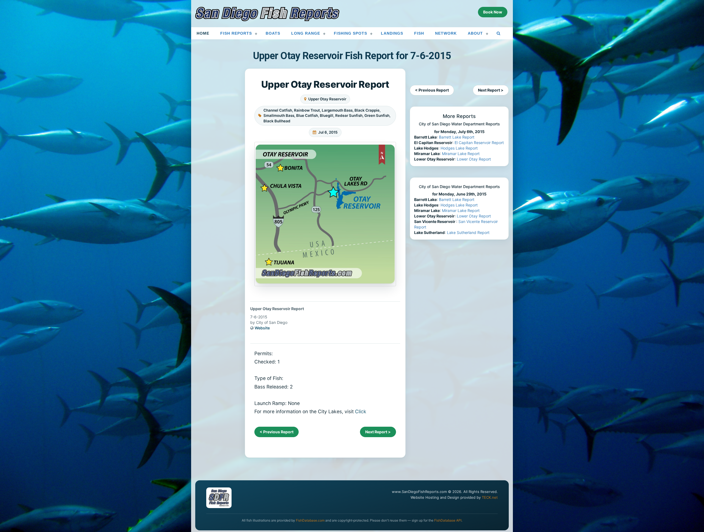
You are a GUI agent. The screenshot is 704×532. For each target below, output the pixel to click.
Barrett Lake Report (456, 137)
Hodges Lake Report (459, 148)
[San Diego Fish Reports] (267, 14)
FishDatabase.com (310, 520)
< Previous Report (276, 431)
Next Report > (378, 431)
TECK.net (490, 497)
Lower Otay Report (474, 159)
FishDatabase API (447, 520)
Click (360, 411)
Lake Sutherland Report (468, 232)
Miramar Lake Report (461, 153)
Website (262, 328)
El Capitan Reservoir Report (479, 142)
